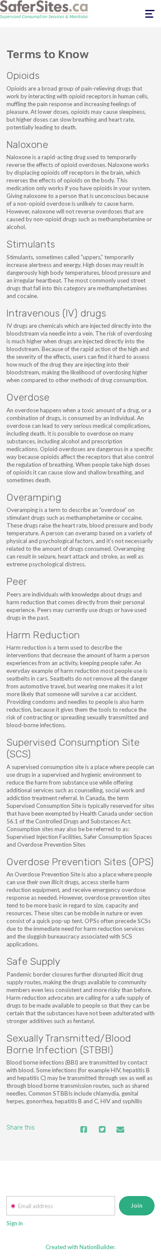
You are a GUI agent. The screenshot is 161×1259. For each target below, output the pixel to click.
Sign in (14, 1223)
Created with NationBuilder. (80, 1246)
